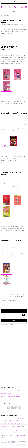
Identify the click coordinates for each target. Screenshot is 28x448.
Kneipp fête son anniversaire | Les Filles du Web (11, 430)
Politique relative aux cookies (12, 442)
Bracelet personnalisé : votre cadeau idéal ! (10, 396)
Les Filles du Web (14, 7)
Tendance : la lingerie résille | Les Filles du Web (11, 426)
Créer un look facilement (6, 393)
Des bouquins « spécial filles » (11, 21)
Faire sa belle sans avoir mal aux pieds (13, 420)
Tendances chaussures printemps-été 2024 (10, 390)
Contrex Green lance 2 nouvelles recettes (10, 399)
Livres (20, 24)
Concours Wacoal (5, 428)
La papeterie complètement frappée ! (16, 423)
